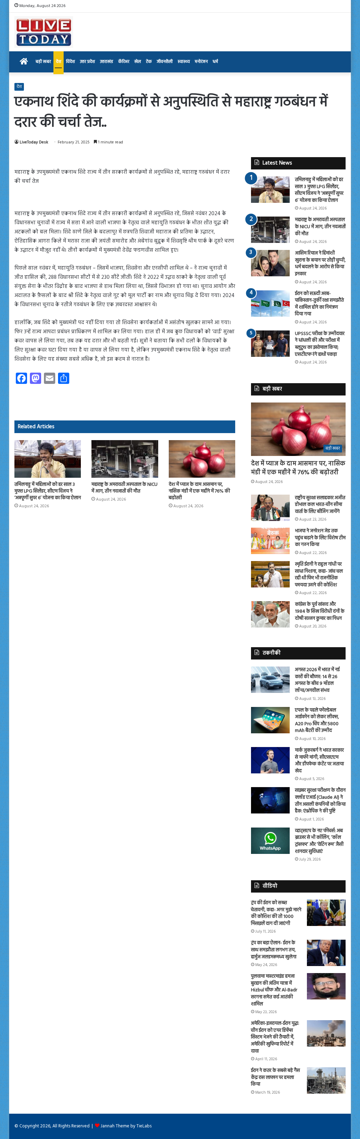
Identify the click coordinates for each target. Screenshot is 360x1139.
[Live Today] (43, 32)
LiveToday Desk (34, 142)
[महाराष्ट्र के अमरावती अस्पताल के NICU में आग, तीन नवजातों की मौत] (124, 459)
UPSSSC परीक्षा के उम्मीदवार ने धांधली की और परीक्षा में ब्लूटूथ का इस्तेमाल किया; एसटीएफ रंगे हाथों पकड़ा (320, 344)
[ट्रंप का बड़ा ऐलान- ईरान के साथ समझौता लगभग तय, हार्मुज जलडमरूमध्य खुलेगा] (326, 953)
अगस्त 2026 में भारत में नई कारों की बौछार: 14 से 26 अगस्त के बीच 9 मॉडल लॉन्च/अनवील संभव (317, 680)
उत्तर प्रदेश (87, 61)
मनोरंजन (201, 61)
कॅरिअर (123, 61)
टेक (149, 61)
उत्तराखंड (106, 61)
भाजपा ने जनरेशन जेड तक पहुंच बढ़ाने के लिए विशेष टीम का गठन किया (320, 538)
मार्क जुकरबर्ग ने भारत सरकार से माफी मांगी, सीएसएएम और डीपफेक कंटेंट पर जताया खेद (319, 760)
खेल (137, 61)
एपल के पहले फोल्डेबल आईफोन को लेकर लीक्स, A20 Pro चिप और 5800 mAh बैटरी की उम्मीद (317, 720)
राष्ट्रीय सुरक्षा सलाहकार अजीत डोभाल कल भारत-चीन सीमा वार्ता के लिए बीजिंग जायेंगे (320, 505)
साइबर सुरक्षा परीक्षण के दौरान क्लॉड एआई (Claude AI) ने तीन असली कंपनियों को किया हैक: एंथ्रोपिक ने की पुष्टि (320, 800)
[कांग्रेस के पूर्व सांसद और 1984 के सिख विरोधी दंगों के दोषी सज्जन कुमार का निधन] (270, 614)
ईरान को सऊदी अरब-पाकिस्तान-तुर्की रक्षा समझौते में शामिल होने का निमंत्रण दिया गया (319, 304)
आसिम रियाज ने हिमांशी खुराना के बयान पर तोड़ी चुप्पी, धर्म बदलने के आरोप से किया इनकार (320, 263)
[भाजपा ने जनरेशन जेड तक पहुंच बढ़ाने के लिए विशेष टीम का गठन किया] (270, 541)
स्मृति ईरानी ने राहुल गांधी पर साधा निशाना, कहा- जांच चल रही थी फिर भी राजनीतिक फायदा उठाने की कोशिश (319, 574)
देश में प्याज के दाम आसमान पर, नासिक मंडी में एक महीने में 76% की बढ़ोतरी (199, 491)
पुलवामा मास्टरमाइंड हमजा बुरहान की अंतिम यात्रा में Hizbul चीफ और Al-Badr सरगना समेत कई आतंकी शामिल (274, 990)
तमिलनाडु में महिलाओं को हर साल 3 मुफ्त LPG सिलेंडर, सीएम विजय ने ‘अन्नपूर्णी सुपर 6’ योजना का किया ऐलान (47, 491)
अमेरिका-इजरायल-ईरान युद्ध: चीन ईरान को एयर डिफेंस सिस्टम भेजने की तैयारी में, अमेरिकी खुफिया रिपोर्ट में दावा (275, 1037)
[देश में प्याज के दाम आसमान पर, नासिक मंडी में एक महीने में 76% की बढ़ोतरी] (202, 459)
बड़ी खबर (43, 61)
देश (58, 61)
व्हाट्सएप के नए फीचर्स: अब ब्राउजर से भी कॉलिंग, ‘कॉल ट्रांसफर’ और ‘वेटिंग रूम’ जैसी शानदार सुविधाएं (319, 841)
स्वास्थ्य (184, 61)
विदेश (70, 61)
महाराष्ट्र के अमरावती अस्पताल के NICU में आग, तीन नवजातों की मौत (124, 488)
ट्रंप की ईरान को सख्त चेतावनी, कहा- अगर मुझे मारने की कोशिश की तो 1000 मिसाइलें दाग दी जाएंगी (276, 913)
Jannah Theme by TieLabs (126, 1126)
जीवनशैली (165, 61)
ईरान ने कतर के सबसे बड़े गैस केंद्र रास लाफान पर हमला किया (275, 1077)
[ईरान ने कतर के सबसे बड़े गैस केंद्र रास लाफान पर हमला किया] (326, 1080)
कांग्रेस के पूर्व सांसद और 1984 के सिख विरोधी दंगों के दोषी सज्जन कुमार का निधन (320, 611)
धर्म (215, 61)
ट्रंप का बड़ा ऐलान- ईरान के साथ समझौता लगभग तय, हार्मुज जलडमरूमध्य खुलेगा (273, 950)
